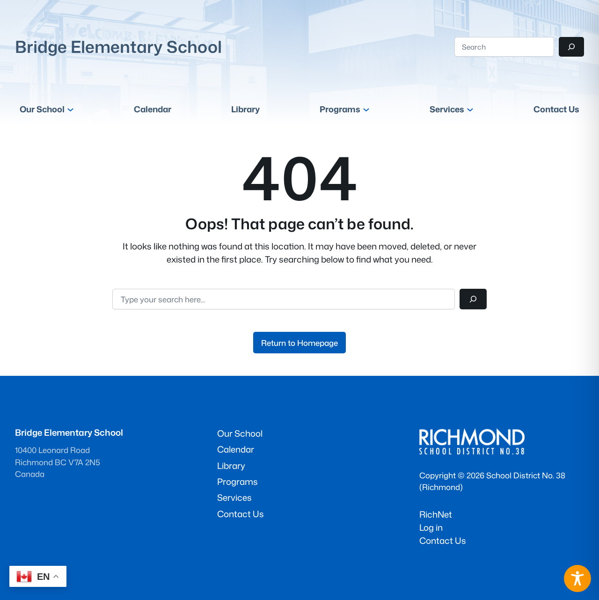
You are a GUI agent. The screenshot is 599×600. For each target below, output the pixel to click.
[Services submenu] (470, 109)
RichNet (435, 514)
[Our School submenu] (70, 109)
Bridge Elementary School (118, 46)
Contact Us (442, 540)
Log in (431, 527)
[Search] (571, 47)
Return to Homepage (299, 342)
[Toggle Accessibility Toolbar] (577, 578)
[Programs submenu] (366, 109)
